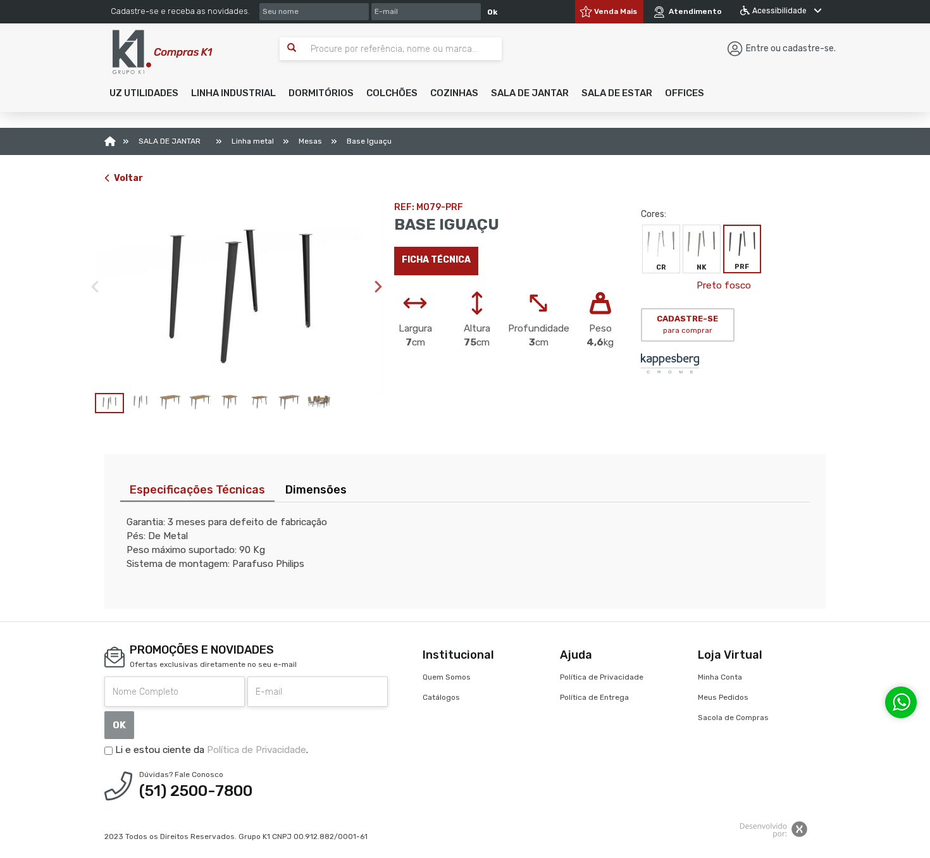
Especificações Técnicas (197, 490)
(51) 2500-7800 (195, 791)
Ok (492, 12)
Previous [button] (95, 286)
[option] (240, 296)
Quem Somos (447, 677)
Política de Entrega (594, 697)
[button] (144, 93)
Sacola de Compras (733, 717)
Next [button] (378, 286)
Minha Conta (720, 677)
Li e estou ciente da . (210, 749)
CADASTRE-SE (687, 324)
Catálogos (441, 697)
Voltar (128, 178)
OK (119, 725)
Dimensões (316, 490)
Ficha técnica (436, 259)
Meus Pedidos (723, 697)
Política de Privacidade (256, 749)
